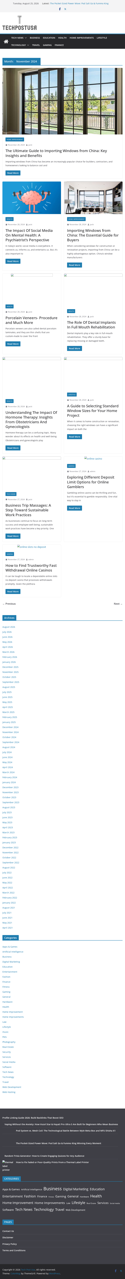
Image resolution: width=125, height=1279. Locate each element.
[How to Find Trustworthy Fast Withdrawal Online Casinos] (31, 547)
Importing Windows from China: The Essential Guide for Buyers (93, 235)
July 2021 (7, 912)
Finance (59, 45)
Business (35, 37)
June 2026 (7, 636)
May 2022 (7, 882)
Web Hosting (8, 1092)
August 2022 (8, 867)
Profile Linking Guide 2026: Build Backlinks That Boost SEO (32, 1117)
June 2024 (7, 757)
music (5, 1031)
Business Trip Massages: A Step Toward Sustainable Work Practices (28, 510)
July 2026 (7, 631)
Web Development (11, 1087)
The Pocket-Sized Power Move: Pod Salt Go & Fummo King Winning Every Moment (58, 1143)
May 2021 (7, 922)
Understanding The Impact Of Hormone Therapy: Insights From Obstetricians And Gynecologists (31, 419)
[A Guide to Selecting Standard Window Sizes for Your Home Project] (93, 373)
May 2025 (7, 702)
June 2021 (7, 917)
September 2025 (10, 682)
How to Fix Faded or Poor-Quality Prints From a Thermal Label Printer (52, 1162)
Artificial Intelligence (12, 951)
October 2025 (9, 677)
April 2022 (7, 887)
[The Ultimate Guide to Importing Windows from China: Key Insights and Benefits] (62, 101)
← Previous (9, 603)
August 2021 (8, 907)
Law (4, 1021)
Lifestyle (102, 37)
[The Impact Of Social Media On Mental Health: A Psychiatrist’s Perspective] (31, 198)
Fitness (6, 986)
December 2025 (10, 667)
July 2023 (7, 812)
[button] (25, 38)
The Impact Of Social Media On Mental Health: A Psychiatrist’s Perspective (29, 235)
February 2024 (9, 777)
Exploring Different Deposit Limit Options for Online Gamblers (90, 482)
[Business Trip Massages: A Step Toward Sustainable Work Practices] (31, 473)
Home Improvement (15, 139)
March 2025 (8, 712)
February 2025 (9, 717)
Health (62, 37)
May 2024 (7, 762)
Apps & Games (9, 946)
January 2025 (9, 722)
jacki (30, 145)
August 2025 (8, 687)
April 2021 (7, 927)
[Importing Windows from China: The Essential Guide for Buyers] (93, 198)
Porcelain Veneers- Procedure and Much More (31, 320)
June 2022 (7, 877)
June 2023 (7, 817)
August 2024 (8, 747)
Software (6, 1067)
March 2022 (8, 892)
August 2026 (8, 626)
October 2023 (9, 797)
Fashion (6, 976)
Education (49, 37)
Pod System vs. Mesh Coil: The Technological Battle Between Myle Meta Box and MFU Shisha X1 (66, 1130)
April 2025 (7, 707)
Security (6, 1052)
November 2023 (10, 792)
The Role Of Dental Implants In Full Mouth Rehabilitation (91, 325)
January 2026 (9, 662)
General (6, 996)
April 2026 (7, 647)
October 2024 (9, 737)
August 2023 (8, 807)
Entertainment (9, 971)
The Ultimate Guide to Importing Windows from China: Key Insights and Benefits (56, 153)
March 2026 (8, 652)
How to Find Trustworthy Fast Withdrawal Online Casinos (31, 568)
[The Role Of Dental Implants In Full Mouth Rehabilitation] (93, 290)
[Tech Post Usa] (6, 41)
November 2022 (10, 852)
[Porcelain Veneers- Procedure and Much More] (31, 287)
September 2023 (10, 802)
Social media (8, 1062)
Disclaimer (7, 1237)
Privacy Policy (9, 1244)
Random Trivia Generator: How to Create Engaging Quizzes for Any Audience (44, 1155)
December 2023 (10, 787)
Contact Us (8, 1231)
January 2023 (9, 842)
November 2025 (10, 672)
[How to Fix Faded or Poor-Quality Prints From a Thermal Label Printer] (8, 1166)
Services (6, 1057)
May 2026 (7, 641)
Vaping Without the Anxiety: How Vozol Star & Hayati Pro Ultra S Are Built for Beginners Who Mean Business (61, 1124)
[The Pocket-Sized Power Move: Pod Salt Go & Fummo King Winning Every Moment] (8, 1147)
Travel (36, 45)
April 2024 (7, 767)
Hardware (7, 1001)
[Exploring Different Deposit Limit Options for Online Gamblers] (93, 459)
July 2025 (7, 692)
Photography (8, 1041)
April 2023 (7, 827)
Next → (118, 603)
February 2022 (9, 897)
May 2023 (7, 822)
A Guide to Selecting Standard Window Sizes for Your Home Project (93, 410)
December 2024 (10, 727)
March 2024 (8, 772)
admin (92, 471)
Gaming (47, 45)
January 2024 (9, 782)
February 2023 (9, 837)
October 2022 (9, 857)
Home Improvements (82, 37)
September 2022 (10, 862)
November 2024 (10, 732)
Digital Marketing (11, 961)
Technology (18, 45)
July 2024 (7, 752)
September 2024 (10, 742)
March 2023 (8, 832)
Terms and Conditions (13, 1250)
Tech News (17, 37)
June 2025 (7, 697)
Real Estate (8, 1047)
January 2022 (9, 902)
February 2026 (9, 657)
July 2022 (7, 872)
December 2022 (10, 847)
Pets (4, 1036)
